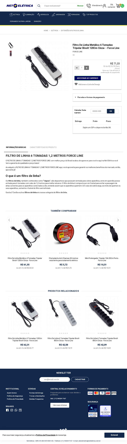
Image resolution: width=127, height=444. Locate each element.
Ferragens (75, 14)
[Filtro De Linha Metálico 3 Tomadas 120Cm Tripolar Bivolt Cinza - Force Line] (25, 313)
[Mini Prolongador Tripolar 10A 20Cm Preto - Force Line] (102, 233)
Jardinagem (60, 14)
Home (46, 30)
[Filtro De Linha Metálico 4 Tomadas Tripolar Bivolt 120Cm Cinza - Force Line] (25, 233)
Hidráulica (44, 14)
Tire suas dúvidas (60, 405)
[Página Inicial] (19, 6)
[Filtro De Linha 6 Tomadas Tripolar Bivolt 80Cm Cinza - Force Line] (63, 313)
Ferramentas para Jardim (20, 21)
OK (111, 111)
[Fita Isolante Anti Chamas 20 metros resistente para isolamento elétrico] (63, 233)
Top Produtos (92, 14)
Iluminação (29, 14)
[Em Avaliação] (93, 411)
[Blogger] (20, 411)
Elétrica (16, 14)
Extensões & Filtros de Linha (72, 30)
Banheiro (37, 21)
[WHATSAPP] (16, 411)
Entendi (114, 435)
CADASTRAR (80, 379)
